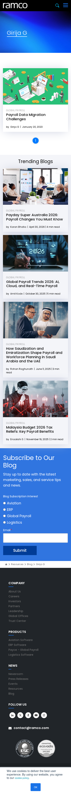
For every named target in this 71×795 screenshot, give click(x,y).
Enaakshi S (17, 439)
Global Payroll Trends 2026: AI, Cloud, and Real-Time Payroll (32, 283)
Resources (17, 564)
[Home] (6, 564)
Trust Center (17, 621)
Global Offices (18, 616)
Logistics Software (20, 655)
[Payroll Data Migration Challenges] (35, 86)
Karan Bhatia (18, 227)
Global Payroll (15, 110)
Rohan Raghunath (22, 369)
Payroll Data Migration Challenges (26, 116)
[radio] (35, 503)
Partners (14, 606)
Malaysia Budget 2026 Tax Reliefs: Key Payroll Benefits (30, 429)
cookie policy (22, 777)
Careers (13, 596)
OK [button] (35, 787)
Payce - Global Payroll (23, 650)
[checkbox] (35, 512)
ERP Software (17, 645)
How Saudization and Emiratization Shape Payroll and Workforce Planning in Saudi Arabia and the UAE (34, 355)
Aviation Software (20, 640)
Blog (30, 564)
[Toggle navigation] (65, 5)
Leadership (15, 611)
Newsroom (15, 674)
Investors (14, 601)
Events (13, 684)
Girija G (15, 127)
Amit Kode (16, 293)
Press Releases (18, 679)
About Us (14, 591)
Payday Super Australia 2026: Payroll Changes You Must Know (34, 217)
